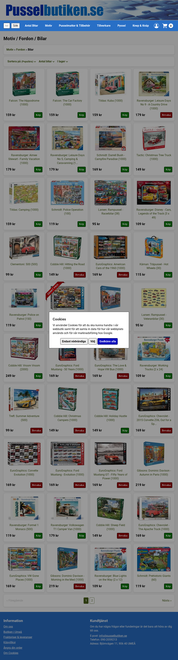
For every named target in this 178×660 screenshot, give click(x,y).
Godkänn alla (107, 341)
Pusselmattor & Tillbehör (74, 25)
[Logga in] (156, 25)
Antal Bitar (31, 25)
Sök (15, 25)
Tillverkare (104, 25)
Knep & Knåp (141, 25)
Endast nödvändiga (74, 341)
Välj (92, 341)
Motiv (48, 25)
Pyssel (122, 25)
